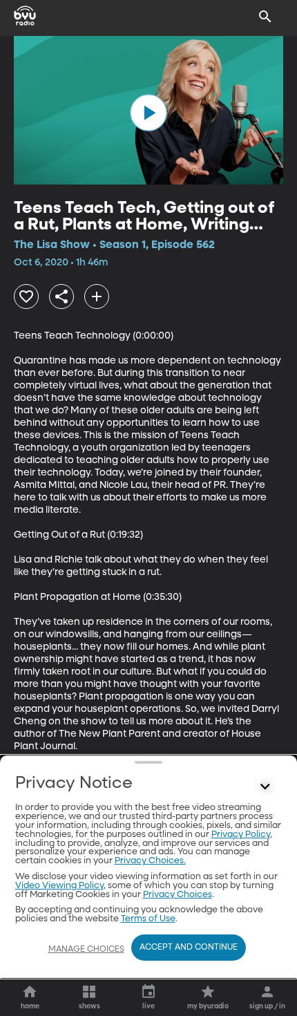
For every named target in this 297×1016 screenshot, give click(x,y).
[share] (61, 296)
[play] (148, 112)
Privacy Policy (240, 834)
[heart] (26, 296)
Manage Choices (86, 950)
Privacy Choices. (150, 860)
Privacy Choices (177, 894)
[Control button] (265, 786)
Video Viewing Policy (59, 885)
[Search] (265, 16)
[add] (96, 296)
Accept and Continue (189, 947)
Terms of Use (148, 918)
